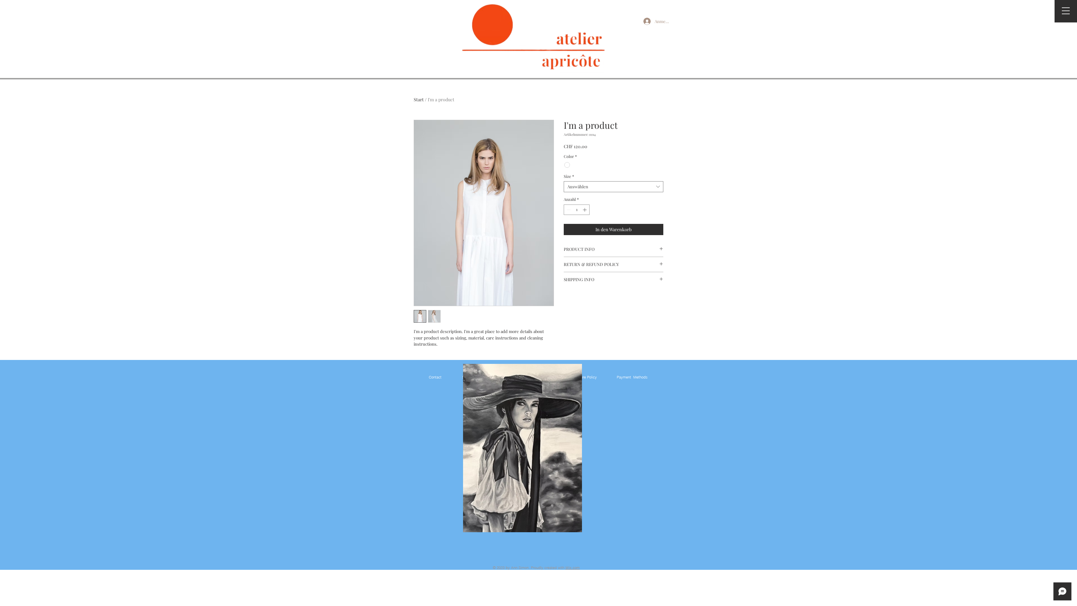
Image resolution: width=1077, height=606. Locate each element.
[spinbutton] (577, 210)
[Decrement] (568, 210)
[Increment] (585, 210)
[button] (1066, 11)
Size (569, 176)
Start (419, 99)
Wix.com (572, 567)
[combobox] (613, 186)
